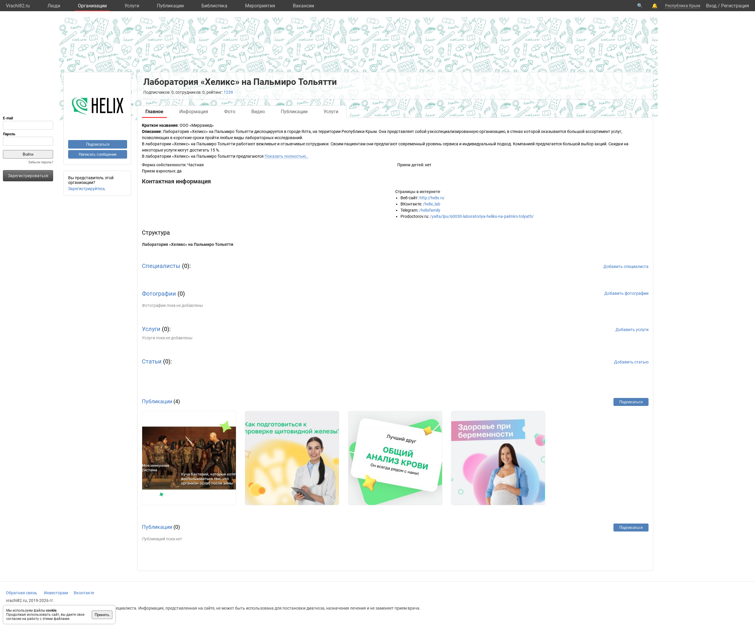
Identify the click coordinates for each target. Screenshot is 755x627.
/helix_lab (431, 204)
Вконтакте (84, 592)
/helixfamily (429, 210)
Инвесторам (56, 592)
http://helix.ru (431, 197)
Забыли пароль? (40, 162)
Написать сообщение (97, 154)
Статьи (152, 361)
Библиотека (214, 6)
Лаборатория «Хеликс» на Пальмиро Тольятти (187, 244)
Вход (711, 6)
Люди (53, 6)
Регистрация (735, 6)
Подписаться (97, 144)
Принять (102, 615)
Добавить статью (631, 362)
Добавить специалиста (626, 266)
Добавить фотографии (626, 293)
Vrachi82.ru (18, 6)
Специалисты (161, 265)
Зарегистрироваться (28, 175)
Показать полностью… (286, 156)
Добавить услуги (632, 329)
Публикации (170, 6)
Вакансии (303, 6)
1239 (228, 92)
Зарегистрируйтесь (86, 188)
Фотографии (159, 293)
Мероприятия (260, 6)
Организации (92, 6)
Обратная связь (21, 592)
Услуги (131, 6)
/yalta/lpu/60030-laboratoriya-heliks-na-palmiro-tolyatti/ (482, 216)
